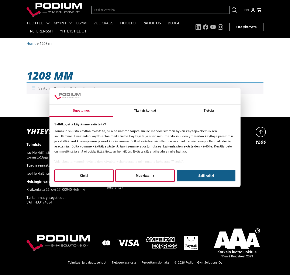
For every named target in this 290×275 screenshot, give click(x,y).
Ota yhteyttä (246, 27)
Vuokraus (103, 22)
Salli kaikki (206, 175)
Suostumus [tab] (81, 110)
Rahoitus (151, 22)
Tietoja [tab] (209, 110)
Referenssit (41, 31)
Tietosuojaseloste (124, 262)
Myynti (61, 22)
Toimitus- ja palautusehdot (87, 262)
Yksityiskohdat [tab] (145, 110)
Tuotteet (36, 22)
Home (31, 43)
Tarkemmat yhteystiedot (46, 197)
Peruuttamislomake (155, 262)
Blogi (173, 22)
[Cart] (258, 10)
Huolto (128, 22)
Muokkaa (142, 175)
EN (246, 10)
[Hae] (234, 10)
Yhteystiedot (73, 31)
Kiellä (84, 175)
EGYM (81, 22)
